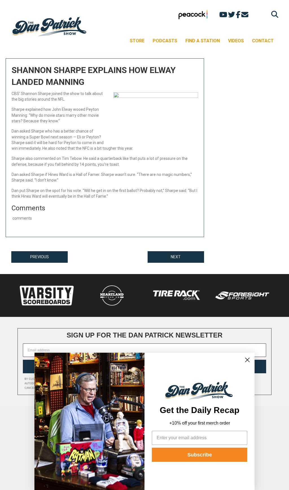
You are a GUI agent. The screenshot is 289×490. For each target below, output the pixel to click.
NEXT (176, 257)
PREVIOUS (39, 257)
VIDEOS (236, 40)
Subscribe (199, 455)
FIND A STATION (202, 40)
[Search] (273, 14)
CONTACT (263, 40)
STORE (137, 40)
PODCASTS (165, 40)
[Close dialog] (247, 360)
